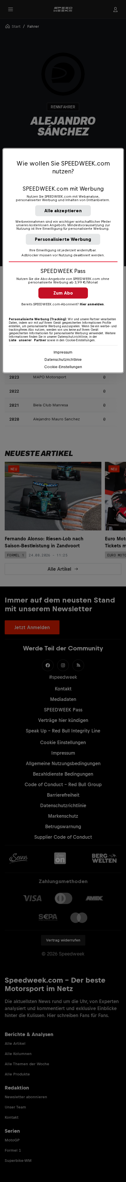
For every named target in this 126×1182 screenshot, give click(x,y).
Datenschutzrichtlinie (63, 359)
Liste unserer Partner (27, 340)
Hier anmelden (92, 304)
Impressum (63, 352)
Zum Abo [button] (63, 292)
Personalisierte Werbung (63, 239)
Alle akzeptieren (63, 210)
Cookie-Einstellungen (63, 367)
